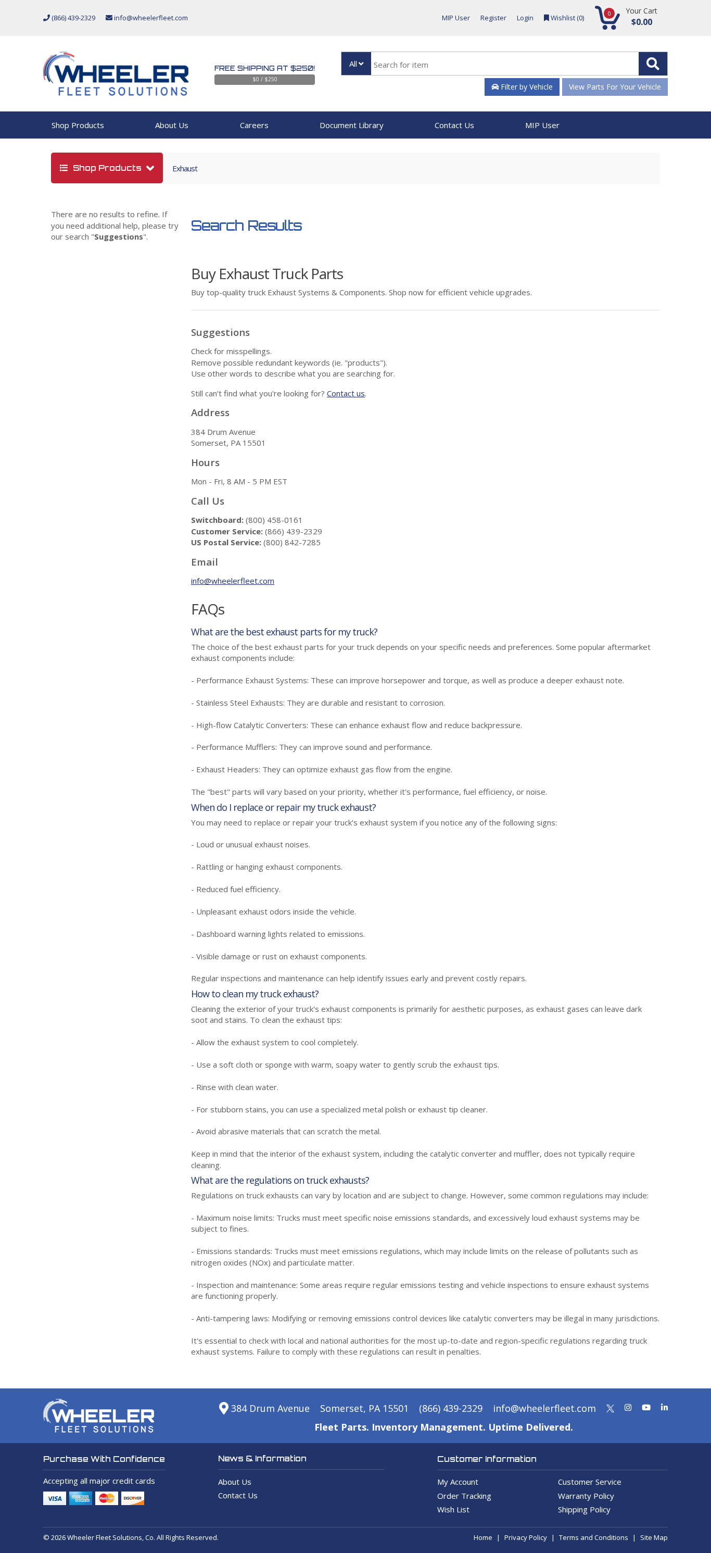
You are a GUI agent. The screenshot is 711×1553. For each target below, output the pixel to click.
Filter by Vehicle (526, 87)
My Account (457, 1481)
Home (483, 1537)
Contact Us (454, 125)
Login (525, 17)
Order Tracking (464, 1496)
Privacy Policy (525, 1537)
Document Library (352, 125)
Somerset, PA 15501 (364, 1408)
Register (493, 17)
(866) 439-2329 (72, 17)
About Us (171, 125)
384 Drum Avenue (269, 1408)
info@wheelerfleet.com (150, 17)
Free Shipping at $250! (264, 68)
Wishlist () (566, 17)
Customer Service (589, 1481)
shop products (107, 168)
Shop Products (78, 125)
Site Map (654, 1537)
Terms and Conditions (593, 1537)
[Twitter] (610, 1407)
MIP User (456, 17)
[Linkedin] (664, 1407)
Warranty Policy (586, 1496)
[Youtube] (646, 1407)
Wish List (453, 1509)
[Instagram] (628, 1407)
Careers (254, 125)
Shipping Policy (584, 1509)
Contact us (346, 393)
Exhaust (184, 168)
